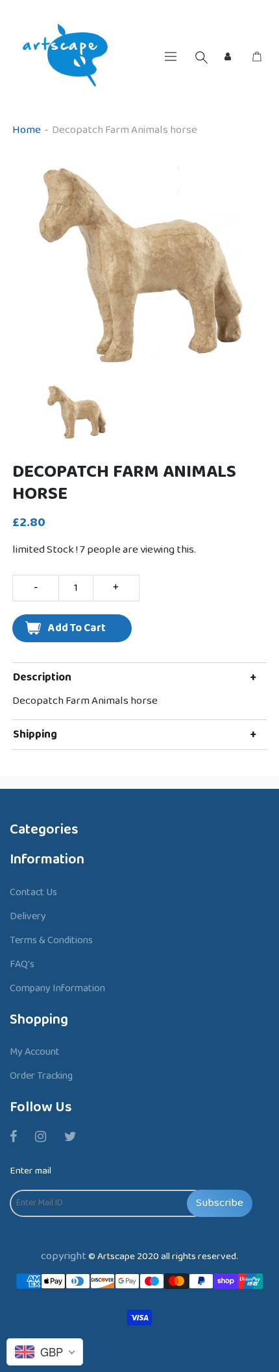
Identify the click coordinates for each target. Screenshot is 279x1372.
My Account (35, 1052)
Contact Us (33, 892)
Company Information (57, 988)
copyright (63, 1256)
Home (26, 130)
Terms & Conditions (51, 940)
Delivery (28, 916)
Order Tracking (41, 1076)
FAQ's (22, 964)
